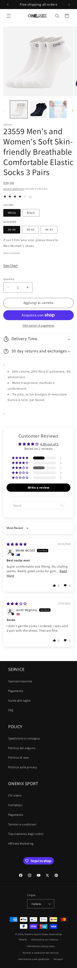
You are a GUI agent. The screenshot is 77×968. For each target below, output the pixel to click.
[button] (8, 16)
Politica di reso (18, 757)
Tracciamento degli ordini (26, 834)
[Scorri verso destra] (72, 110)
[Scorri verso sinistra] (4, 110)
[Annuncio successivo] (69, 4)
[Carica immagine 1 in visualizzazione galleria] (19, 109)
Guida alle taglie (19, 700)
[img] (17, 544)
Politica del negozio (22, 748)
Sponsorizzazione (20, 681)
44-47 (49, 229)
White (12, 213)
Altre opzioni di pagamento (38, 325)
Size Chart (10, 265)
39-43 (30, 229)
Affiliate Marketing (20, 843)
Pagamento (15, 691)
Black (31, 213)
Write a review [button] (38, 487)
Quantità (8, 279)
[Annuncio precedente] (7, 4)
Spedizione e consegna (23, 738)
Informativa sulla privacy (40, 946)
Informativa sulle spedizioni (33, 959)
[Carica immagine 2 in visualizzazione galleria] (38, 109)
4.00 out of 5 (49, 444)
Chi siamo (15, 795)
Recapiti (58, 959)
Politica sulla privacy (22, 767)
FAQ (11, 710)
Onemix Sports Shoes (36, 934)
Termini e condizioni (22, 824)
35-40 (12, 229)
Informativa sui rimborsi (45, 939)
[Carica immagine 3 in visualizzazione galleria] (58, 109)
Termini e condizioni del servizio (41, 952)
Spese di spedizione (13, 188)
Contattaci (15, 805)
